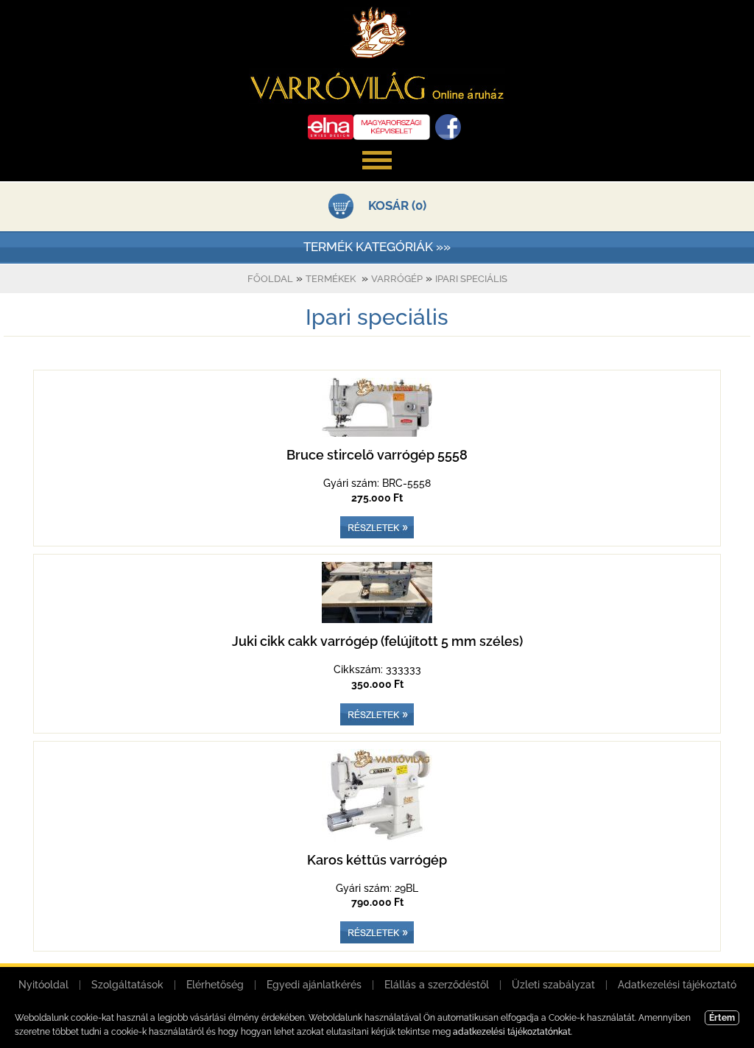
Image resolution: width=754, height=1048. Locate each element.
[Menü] (377, 177)
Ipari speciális (471, 278)
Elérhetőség (215, 985)
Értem (722, 1018)
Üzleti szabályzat (553, 985)
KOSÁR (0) (397, 205)
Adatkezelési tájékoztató (677, 985)
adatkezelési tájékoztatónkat (512, 1032)
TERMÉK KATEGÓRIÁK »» (377, 246)
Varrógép (397, 278)
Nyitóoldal (43, 985)
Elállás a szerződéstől (436, 985)
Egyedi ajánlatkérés (314, 985)
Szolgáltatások (127, 985)
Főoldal (270, 278)
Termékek (331, 278)
